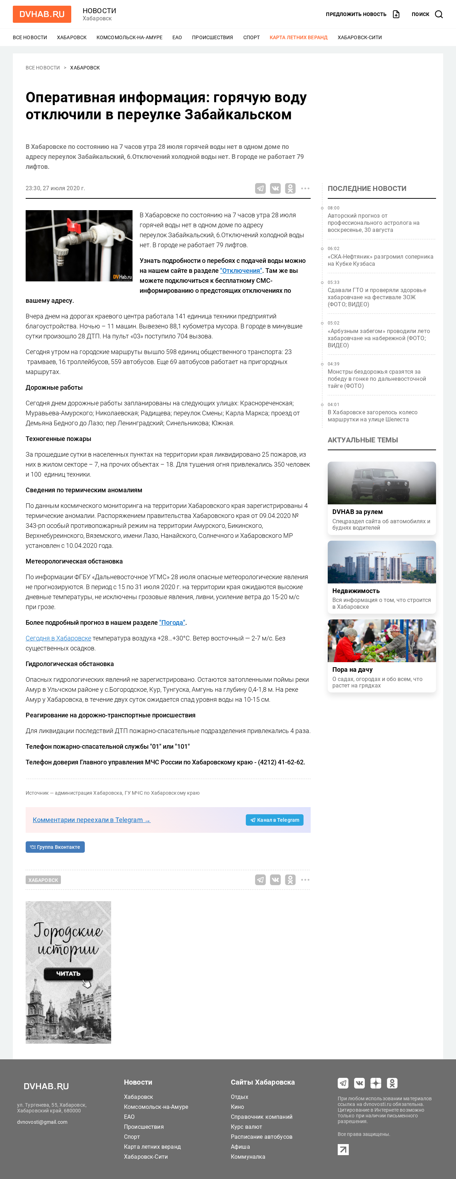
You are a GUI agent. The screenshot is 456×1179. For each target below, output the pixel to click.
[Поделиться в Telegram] (260, 188)
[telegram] (343, 1083)
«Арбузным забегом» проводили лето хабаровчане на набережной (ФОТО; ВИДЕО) (379, 338)
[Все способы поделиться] (305, 188)
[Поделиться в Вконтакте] (275, 188)
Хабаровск (72, 37)
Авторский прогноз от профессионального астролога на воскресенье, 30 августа (374, 222)
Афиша (240, 1146)
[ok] (392, 1083)
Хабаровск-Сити (360, 37)
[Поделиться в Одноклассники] (290, 188)
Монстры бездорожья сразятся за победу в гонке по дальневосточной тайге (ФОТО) (377, 378)
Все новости (30, 37)
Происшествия (212, 37)
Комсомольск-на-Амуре (129, 37)
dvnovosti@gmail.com (42, 1122)
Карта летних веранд (299, 37)
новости (99, 10)
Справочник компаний (261, 1116)
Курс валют (247, 1126)
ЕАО (177, 37)
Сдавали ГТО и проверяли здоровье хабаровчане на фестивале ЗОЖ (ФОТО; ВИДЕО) (377, 297)
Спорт (251, 37)
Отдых (239, 1097)
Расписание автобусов (261, 1136)
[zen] (375, 1083)
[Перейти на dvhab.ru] (42, 14)
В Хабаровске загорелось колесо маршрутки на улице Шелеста (373, 416)
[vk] (359, 1083)
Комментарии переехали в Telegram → (92, 820)
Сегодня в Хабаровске (58, 638)
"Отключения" (241, 270)
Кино (237, 1106)
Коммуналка (248, 1156)
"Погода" (172, 622)
